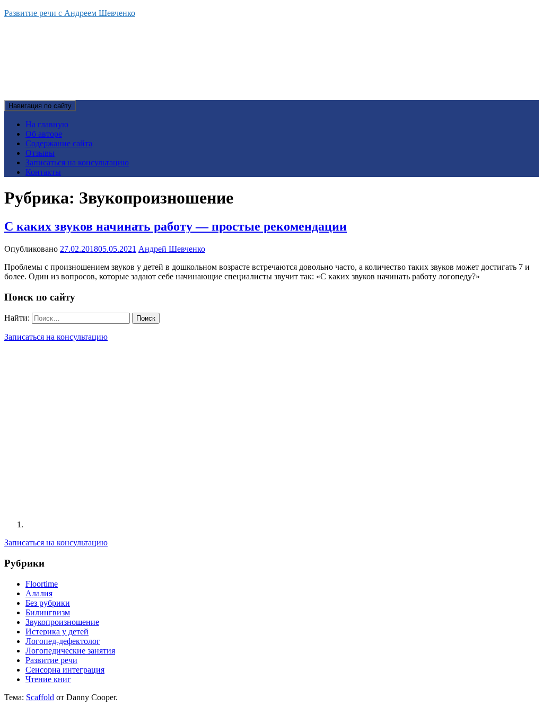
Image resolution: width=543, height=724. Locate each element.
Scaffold (40, 697)
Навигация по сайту (40, 106)
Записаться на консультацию (77, 162)
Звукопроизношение (62, 621)
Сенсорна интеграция (64, 669)
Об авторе (43, 133)
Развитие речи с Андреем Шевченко (69, 12)
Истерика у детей (57, 631)
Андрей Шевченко (171, 248)
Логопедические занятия (70, 650)
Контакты (43, 171)
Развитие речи (51, 660)
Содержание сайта (58, 143)
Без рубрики (47, 602)
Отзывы (40, 152)
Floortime (41, 583)
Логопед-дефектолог (62, 641)
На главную (46, 124)
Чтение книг (48, 679)
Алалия (38, 593)
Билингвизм (47, 612)
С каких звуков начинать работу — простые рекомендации (175, 226)
